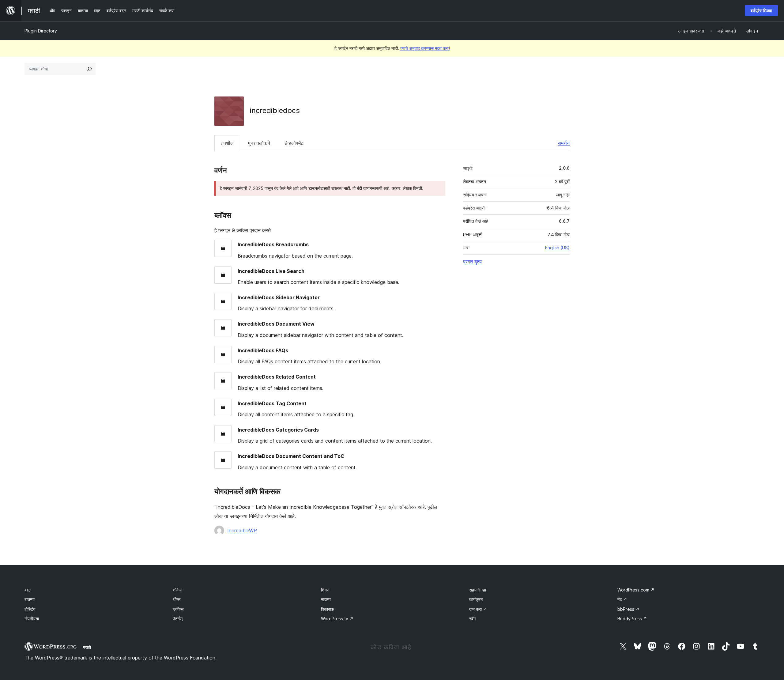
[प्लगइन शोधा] (89, 69)
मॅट (622, 599)
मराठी (87, 647)
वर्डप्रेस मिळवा (761, 10)
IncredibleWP (242, 530)
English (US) (557, 247)
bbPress (628, 609)
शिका (325, 589)
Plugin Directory (40, 30)
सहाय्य (326, 599)
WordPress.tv (337, 618)
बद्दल (27, 589)
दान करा (478, 609)
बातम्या (29, 599)
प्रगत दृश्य (472, 262)
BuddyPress (632, 618)
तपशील (227, 143)
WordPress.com (635, 589)
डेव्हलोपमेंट (294, 143)
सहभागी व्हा (477, 589)
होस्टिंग (29, 609)
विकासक (327, 609)
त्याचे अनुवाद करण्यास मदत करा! (425, 48)
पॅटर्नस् (178, 618)
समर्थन (564, 143)
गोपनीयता (31, 618)
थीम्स (176, 599)
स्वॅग (472, 618)
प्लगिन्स (178, 609)
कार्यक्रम (476, 599)
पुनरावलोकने (259, 143)
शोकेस (177, 589)
